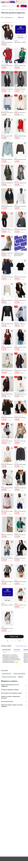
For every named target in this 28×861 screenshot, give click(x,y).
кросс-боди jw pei (6, 673)
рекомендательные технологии (8, 859)
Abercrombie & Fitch (19, 392)
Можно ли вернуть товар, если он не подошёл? (12, 705)
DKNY (2, 134)
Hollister (16, 111)
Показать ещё (14, 636)
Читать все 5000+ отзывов (21, 646)
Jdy (15, 369)
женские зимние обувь (19, 673)
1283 (19, 641)
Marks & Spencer (5, 228)
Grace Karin (17, 439)
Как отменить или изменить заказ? (11, 693)
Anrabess (16, 181)
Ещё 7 (20, 676)
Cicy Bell (16, 486)
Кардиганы (23, 9)
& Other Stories (5, 439)
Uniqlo (2, 40)
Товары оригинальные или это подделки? (10, 685)
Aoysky (16, 299)
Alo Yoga (16, 533)
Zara (2, 533)
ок (24, 858)
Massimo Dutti (4, 204)
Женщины (11, 9)
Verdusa (3, 158)
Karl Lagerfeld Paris (5, 87)
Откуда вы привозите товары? (10, 689)
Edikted (16, 134)
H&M (15, 158)
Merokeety (3, 275)
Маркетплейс (4, 9)
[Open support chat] (24, 852)
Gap (15, 509)
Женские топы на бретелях (9, 676)
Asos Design (4, 392)
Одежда (17, 9)
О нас (23, 6)
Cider (2, 322)
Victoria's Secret (18, 416)
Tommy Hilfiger (4, 64)
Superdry (3, 251)
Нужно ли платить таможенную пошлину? (10, 697)
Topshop (16, 322)
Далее (22, 641)
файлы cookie (16, 858)
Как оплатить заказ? (7, 701)
